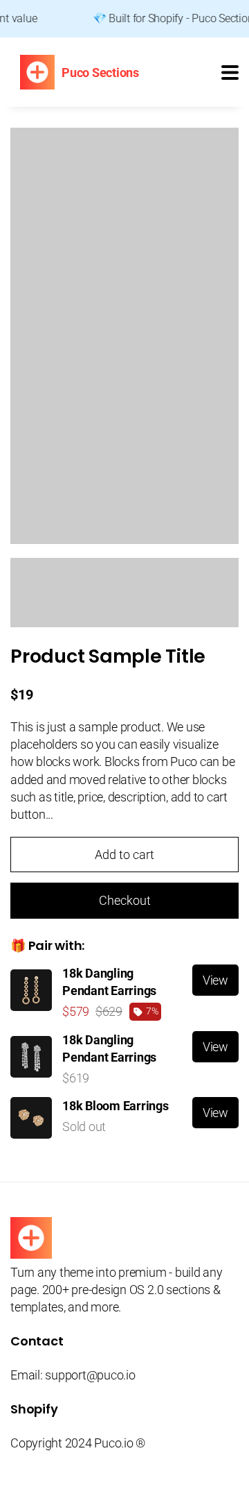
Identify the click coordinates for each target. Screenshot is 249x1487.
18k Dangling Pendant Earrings (109, 982)
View (215, 980)
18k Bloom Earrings (115, 1105)
